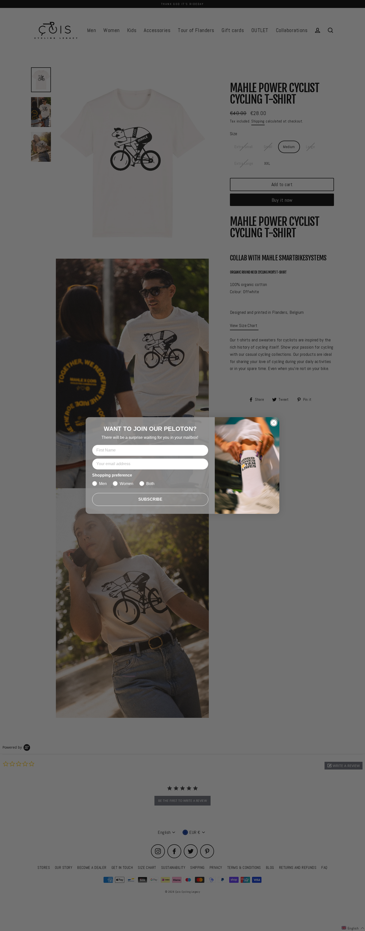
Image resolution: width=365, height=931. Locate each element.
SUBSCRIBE (150, 499)
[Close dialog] (274, 423)
